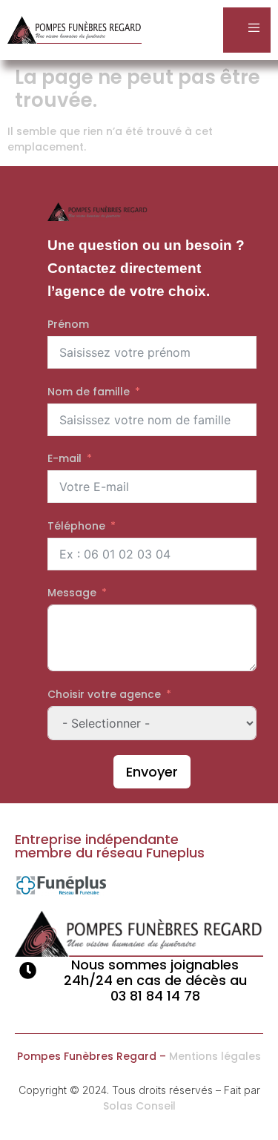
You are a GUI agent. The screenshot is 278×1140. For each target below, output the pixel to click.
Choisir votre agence (104, 694)
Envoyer (152, 771)
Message (71, 592)
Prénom (68, 324)
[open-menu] (247, 30)
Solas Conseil (139, 1105)
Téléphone (76, 525)
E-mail (64, 458)
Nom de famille (88, 391)
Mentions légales (215, 1056)
